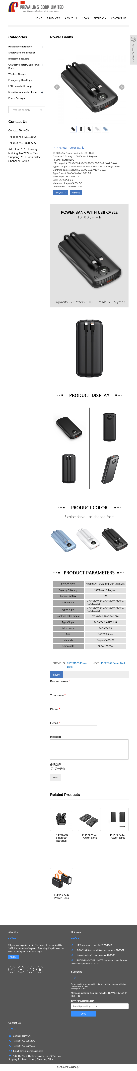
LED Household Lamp (20, 86)
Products (53, 18)
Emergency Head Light (20, 80)
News (85, 18)
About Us (71, 18)
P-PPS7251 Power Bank (117, 836)
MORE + (14, 957)
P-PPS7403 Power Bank (89, 836)
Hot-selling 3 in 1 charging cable (91, 955)
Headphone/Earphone (20, 46)
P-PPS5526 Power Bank (61, 896)
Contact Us (118, 18)
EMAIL (76, 192)
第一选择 (60, 768)
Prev (57, 87)
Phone (55, 709)
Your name (57, 695)
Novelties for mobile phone (22, 92)
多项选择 (55, 764)
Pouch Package (16, 98)
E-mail (55, 723)
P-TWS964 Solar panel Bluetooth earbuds (96, 950)
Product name (60, 681)
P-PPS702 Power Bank (113, 663)
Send (55, 777)
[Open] (133, 50)
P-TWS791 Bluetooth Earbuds (61, 837)
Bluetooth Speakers (18, 58)
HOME (38, 18)
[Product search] (41, 110)
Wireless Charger (17, 74)
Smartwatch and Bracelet (21, 52)
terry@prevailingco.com (82, 1001)
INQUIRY (60, 192)
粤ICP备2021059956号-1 (68, 1067)
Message (55, 736)
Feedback (100, 18)
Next (121, 87)
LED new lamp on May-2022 (90, 945)
